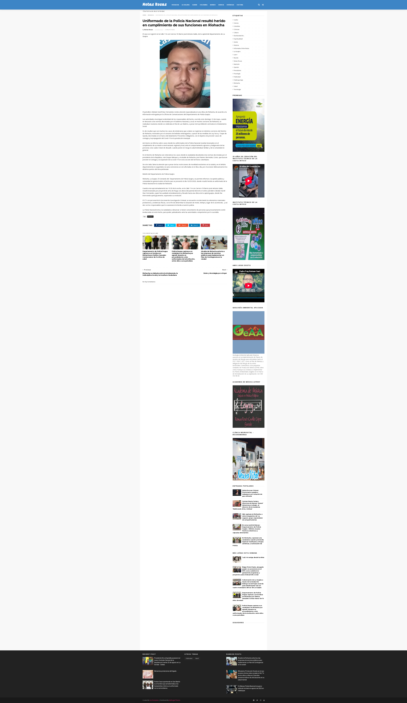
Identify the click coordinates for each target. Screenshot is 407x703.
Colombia (203, 5)
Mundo (213, 5)
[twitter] (257, 700)
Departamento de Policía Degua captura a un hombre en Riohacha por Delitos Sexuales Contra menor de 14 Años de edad (155, 255)
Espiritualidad (238, 39)
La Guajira (186, 5)
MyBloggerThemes (174, 700)
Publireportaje (238, 80)
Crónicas (230, 5)
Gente (236, 42)
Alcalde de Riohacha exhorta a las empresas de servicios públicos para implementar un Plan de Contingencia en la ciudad (212, 255)
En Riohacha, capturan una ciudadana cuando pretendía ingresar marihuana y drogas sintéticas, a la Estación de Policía (248, 541)
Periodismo (237, 70)
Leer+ (235, 55)
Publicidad (237, 77)
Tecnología (237, 89)
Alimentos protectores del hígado (165, 671)
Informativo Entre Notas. (241, 48)
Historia (236, 45)
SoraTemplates (154, 700)
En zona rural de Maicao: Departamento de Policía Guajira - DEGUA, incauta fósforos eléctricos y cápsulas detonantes (247, 529)
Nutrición (237, 64)
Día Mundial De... (239, 36)
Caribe (194, 5)
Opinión (236, 67)
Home (144, 15)
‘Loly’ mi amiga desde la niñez (253, 557)
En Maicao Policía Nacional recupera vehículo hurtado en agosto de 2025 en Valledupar (251, 688)
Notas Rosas (155, 5)
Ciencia (221, 5)
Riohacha (175, 5)
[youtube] (264, 700)
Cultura (240, 5)
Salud (236, 86)
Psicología (237, 74)
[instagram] (260, 700)
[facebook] (253, 700)
